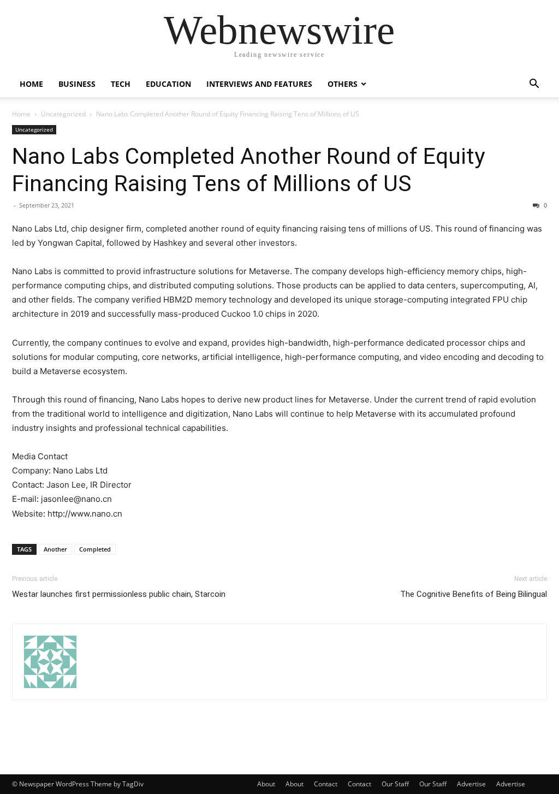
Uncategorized (63, 113)
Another (55, 549)
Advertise (471, 784)
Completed (95, 549)
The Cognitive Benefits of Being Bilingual (473, 594)
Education (168, 84)
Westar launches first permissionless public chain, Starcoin (118, 594)
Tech (120, 84)
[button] (534, 85)
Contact (325, 784)
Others (343, 84)
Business (77, 84)
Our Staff (395, 784)
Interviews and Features (259, 84)
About (266, 784)
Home (31, 84)
